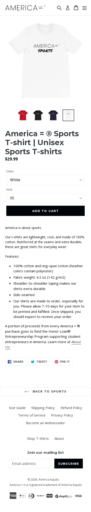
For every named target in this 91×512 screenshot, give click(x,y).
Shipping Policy (43, 407)
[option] (22, 115)
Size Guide (17, 407)
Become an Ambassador (45, 422)
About (59, 438)
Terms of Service (32, 415)
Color (10, 171)
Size (9, 189)
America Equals (48, 479)
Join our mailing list (45, 453)
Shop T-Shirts (38, 438)
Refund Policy (71, 407)
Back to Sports (49, 391)
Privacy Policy (62, 415)
